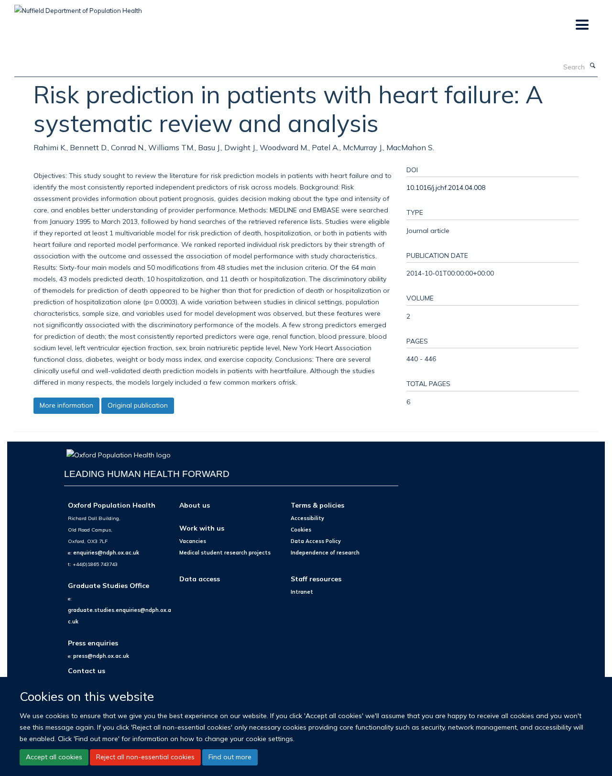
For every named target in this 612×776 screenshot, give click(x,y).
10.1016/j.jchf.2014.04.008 (445, 187)
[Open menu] (582, 25)
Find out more (229, 757)
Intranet (302, 591)
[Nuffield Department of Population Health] (78, 7)
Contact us (86, 670)
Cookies (301, 529)
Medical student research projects (225, 552)
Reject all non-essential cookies (145, 757)
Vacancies (192, 541)
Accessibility (307, 518)
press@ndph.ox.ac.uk (101, 656)
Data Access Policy (316, 541)
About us (194, 505)
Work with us (201, 528)
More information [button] (66, 405)
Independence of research (325, 552)
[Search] (592, 66)
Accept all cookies (54, 757)
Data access (199, 579)
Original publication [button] (138, 405)
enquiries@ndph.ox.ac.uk (106, 552)
